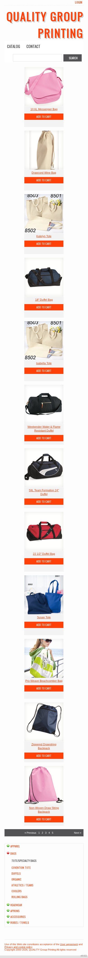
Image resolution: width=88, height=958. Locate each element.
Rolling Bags (20, 897)
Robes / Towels (19, 922)
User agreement (69, 944)
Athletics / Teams (22, 885)
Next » (77, 832)
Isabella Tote (44, 363)
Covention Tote (21, 867)
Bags (13, 853)
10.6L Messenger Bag (44, 109)
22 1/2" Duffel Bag (44, 553)
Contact (33, 46)
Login (78, 2)
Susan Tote (44, 617)
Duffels (16, 873)
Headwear (16, 905)
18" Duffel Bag (44, 299)
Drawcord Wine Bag (44, 172)
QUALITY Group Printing (45, 24)
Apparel (15, 846)
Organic (16, 879)
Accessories (18, 917)
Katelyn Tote (43, 236)
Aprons (15, 911)
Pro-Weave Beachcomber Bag (44, 681)
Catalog (13, 46)
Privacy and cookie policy (18, 947)
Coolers (17, 891)
